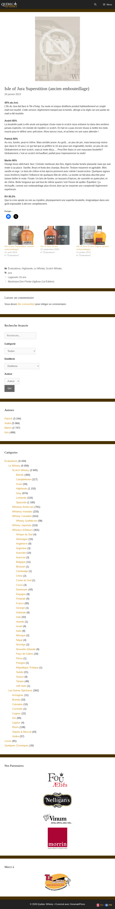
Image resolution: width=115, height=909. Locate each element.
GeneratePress (77, 904)
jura (10, 273)
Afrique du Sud (24, 534)
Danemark (22, 589)
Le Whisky (39, 268)
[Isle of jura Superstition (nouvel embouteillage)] (20, 235)
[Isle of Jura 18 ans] (56, 235)
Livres (7, 741)
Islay (18, 493)
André (7, 423)
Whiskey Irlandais (22, 511)
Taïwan (20, 681)
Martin (8, 427)
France (20, 603)
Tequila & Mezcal (21, 731)
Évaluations (14, 268)
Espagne (21, 594)
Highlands (27, 268)
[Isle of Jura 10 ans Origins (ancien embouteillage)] (92, 235)
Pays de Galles (24, 653)
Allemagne (22, 539)
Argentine (21, 548)
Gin (14, 718)
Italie (18, 630)
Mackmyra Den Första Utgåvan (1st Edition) (31, 281)
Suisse (20, 676)
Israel (19, 626)
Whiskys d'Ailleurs (22, 530)
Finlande (20, 598)
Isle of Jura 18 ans (49, 246)
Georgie (20, 607)
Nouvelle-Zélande (25, 649)
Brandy (16, 699)
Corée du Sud (23, 580)
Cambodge (22, 571)
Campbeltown (23, 479)
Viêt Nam (21, 686)
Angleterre (22, 543)
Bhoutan (20, 566)
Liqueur (16, 722)
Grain (19, 484)
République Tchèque (27, 667)
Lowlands (21, 497)
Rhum (15, 727)
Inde (18, 617)
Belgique (21, 562)
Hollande (21, 612)
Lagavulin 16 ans (17, 277)
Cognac (16, 713)
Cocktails (17, 708)
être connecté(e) (26, 304)
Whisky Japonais (21, 525)
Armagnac (18, 695)
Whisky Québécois (26, 520)
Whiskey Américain (23, 507)
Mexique (20, 635)
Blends (20, 474)
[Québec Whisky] (9, 4)
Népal (19, 640)
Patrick (8, 418)
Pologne (20, 663)
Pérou (19, 658)
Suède (19, 672)
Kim (6, 432)
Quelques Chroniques (16, 745)
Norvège (20, 644)
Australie (21, 552)
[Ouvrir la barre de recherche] (95, 4)
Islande (20, 621)
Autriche (20, 557)
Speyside (21, 502)
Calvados (17, 704)
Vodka (15, 736)
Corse (19, 585)
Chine (19, 575)
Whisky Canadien (22, 516)
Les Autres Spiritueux (20, 690)
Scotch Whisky (54, 268)
